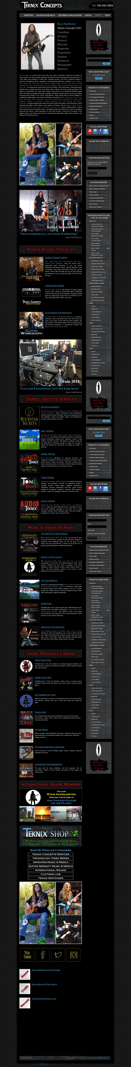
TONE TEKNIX (47, 478)
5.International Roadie (95, 106)
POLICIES (94, 374)
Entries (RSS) (71, 1058)
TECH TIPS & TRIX (96, 275)
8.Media (91, 115)
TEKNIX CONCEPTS (96, 326)
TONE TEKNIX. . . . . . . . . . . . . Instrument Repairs (99, 239)
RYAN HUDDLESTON (96, 329)
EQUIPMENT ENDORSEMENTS (48, 764)
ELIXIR (48, 258)
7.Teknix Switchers (94, 112)
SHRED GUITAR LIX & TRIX (98, 272)
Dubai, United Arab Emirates (97, 189)
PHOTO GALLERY (96, 320)
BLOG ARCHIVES (95, 289)
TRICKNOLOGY (95, 314)
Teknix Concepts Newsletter (97, 533)
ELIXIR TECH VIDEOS (97, 266)
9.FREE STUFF (93, 118)
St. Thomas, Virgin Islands (96, 201)
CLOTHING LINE (95, 365)
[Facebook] (100, 131)
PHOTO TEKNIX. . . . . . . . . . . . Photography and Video (99, 254)
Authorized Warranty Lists (44, 999)
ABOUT (98, 15)
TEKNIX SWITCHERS (54, 286)
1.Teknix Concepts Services (97, 94)
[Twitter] (105, 131)
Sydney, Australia (94, 195)
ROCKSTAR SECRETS (46, 15)
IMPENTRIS (94, 309)
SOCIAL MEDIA (95, 343)
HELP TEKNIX (47, 431)
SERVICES (28, 15)
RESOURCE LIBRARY (97, 292)
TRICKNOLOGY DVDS (97, 261)
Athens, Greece (93, 204)
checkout (99, 78)
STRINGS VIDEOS (59, 258)
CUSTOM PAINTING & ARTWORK (49, 747)
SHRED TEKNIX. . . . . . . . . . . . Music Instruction (99, 244)
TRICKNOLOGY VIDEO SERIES (54, 534)
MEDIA (88, 15)
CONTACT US (95, 345)
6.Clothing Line (93, 109)
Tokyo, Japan (93, 192)
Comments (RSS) (80, 1058)
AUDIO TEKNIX (48, 501)
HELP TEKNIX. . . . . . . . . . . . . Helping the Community (98, 234)
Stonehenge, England (95, 207)
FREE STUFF (94, 371)
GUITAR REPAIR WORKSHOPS (58, 313)
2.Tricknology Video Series (96, 97)
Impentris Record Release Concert (99, 186)
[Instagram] (95, 131)
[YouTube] (90, 131)
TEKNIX (93, 306)
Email (89, 524)
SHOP (107, 15)
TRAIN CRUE (94, 294)
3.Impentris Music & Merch (96, 100)
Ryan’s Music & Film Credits (44, 984)
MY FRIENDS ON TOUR (97, 297)
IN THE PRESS (95, 317)
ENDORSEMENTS (96, 340)
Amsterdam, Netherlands (96, 198)
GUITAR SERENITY (96, 311)
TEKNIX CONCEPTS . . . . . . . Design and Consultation (98, 225)
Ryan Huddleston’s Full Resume (46, 970)
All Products (92, 91)
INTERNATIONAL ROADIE (70, 15)
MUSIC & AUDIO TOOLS (97, 269)
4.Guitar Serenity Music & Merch (98, 103)
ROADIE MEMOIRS (96, 286)
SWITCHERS (94, 368)
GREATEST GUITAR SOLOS (98, 277)
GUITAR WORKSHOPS (97, 280)
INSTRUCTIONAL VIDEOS (98, 263)
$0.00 (95, 75)
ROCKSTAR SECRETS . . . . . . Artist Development (99, 230)
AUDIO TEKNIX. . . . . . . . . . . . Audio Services (100, 249)
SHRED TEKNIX (48, 454)
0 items (102, 75)
